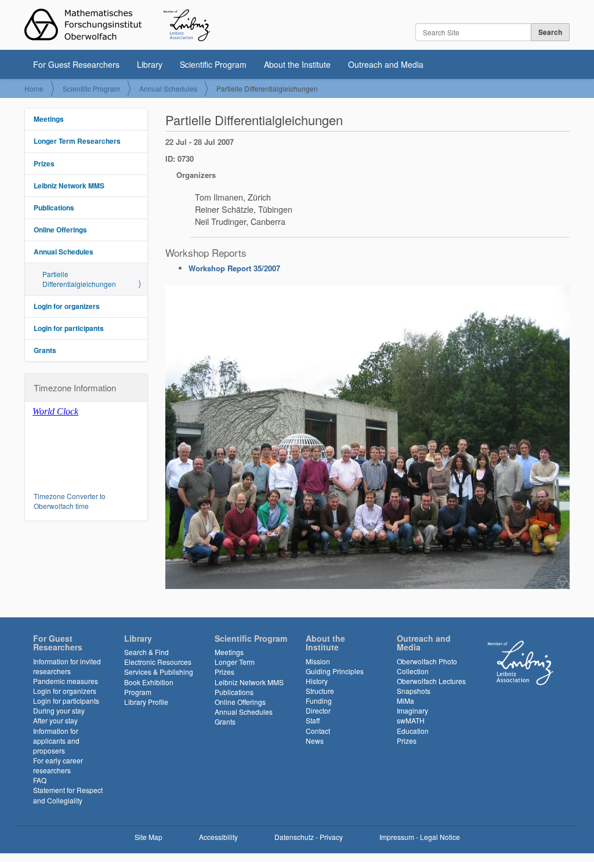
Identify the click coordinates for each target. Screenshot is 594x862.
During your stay (59, 710)
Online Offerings (60, 229)
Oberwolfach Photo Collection (427, 666)
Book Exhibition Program (148, 687)
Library (149, 64)
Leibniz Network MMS (69, 185)
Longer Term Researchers (77, 141)
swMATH (411, 720)
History (317, 681)
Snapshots (413, 691)
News (315, 740)
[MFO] (117, 25)
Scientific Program (213, 64)
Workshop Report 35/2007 (234, 268)
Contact (318, 731)
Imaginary (412, 710)
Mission (318, 661)
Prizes (44, 163)
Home (34, 88)
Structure (320, 691)
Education (413, 731)
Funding (319, 700)
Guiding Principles (335, 671)
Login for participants (69, 328)
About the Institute (297, 64)
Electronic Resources (157, 662)
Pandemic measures (65, 681)
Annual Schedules (168, 88)
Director (318, 710)
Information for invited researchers (67, 666)
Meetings (49, 119)
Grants (45, 350)
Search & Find (146, 652)
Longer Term (235, 662)
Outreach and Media (385, 64)
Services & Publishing (158, 671)
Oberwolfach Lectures (431, 681)
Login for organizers (67, 306)
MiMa (405, 700)
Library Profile (146, 702)
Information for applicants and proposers (56, 740)
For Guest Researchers (76, 64)
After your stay (55, 720)
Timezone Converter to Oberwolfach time (70, 501)
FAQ (39, 780)
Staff (313, 720)
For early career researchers (58, 765)
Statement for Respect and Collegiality (68, 795)
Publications (54, 207)
